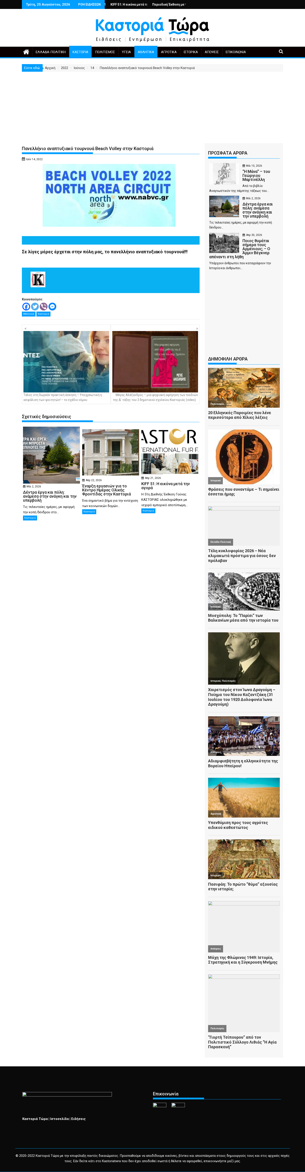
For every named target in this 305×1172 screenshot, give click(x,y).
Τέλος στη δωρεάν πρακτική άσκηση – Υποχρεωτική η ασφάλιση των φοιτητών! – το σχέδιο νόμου (62, 397)
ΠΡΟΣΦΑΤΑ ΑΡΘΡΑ (227, 153)
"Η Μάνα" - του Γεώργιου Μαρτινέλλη (185, 4)
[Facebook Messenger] (52, 306)
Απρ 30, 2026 (254, 235)
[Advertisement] (152, 105)
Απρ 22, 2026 (94, 480)
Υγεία (126, 52)
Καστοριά (80, 52)
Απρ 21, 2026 (153, 478)
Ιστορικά (191, 52)
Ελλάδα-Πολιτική (51, 52)
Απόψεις (212, 52)
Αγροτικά (169, 52)
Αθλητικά (146, 52)
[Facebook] (26, 306)
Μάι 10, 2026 (254, 165)
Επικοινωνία (236, 52)
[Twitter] (35, 306)
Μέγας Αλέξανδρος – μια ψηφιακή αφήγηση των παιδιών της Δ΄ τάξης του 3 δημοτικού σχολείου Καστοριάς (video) (155, 397)
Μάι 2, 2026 (34, 486)
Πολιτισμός (105, 52)
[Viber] (44, 306)
